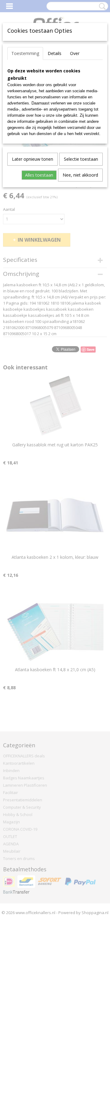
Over (74, 53)
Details (54, 53)
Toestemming (25, 53)
